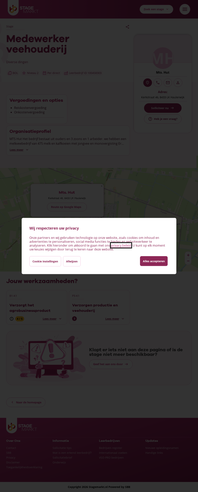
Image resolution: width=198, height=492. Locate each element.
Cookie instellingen (45, 261)
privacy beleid (121, 245)
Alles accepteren (154, 261)
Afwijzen (72, 261)
